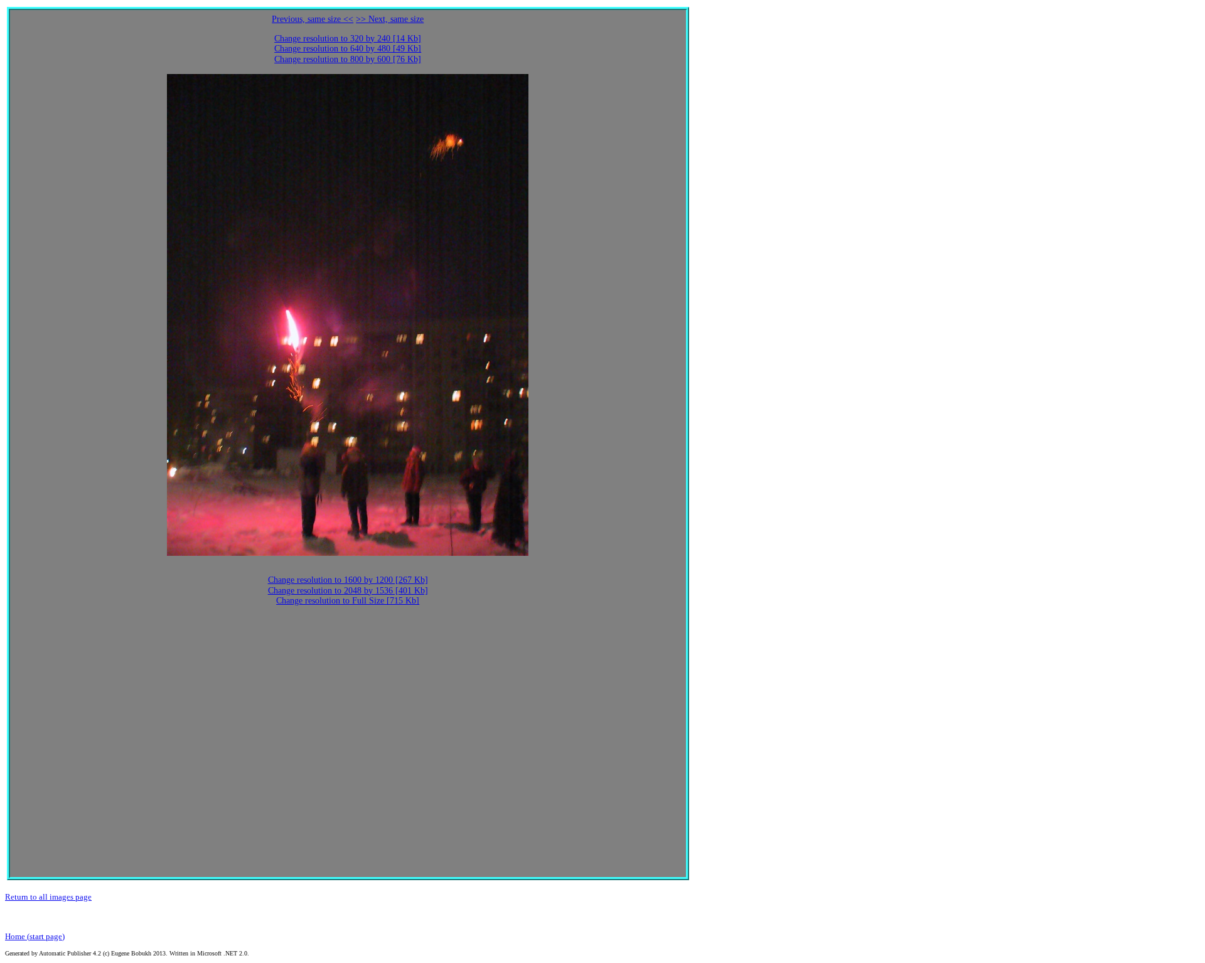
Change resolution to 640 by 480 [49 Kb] (347, 48)
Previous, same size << (312, 19)
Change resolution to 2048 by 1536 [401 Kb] (348, 590)
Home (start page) (35, 936)
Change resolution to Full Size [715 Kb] (347, 600)
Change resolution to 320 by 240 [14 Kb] (347, 38)
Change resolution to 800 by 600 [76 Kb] (347, 59)
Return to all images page (48, 897)
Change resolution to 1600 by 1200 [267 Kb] (348, 580)
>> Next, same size (390, 19)
